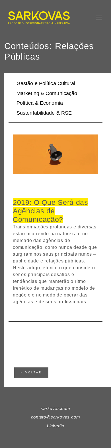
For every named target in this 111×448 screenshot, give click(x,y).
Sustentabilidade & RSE (44, 113)
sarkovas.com (55, 408)
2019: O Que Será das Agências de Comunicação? (50, 210)
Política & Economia (40, 103)
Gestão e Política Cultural (46, 83)
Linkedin (55, 425)
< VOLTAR (31, 372)
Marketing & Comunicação (47, 93)
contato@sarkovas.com (55, 417)
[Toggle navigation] (99, 18)
